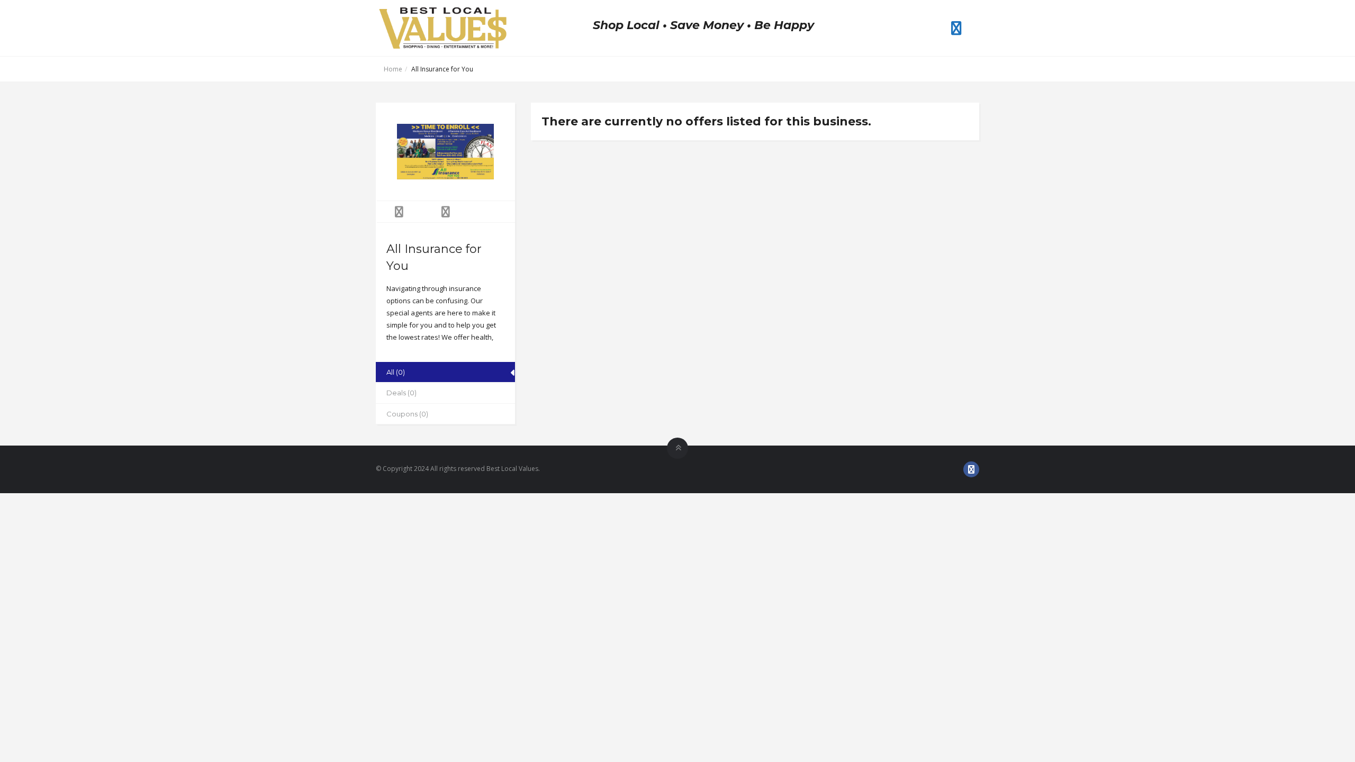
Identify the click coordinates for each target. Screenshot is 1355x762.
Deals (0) (401, 392)
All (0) (395, 372)
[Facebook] (956, 28)
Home (393, 69)
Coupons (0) (407, 414)
